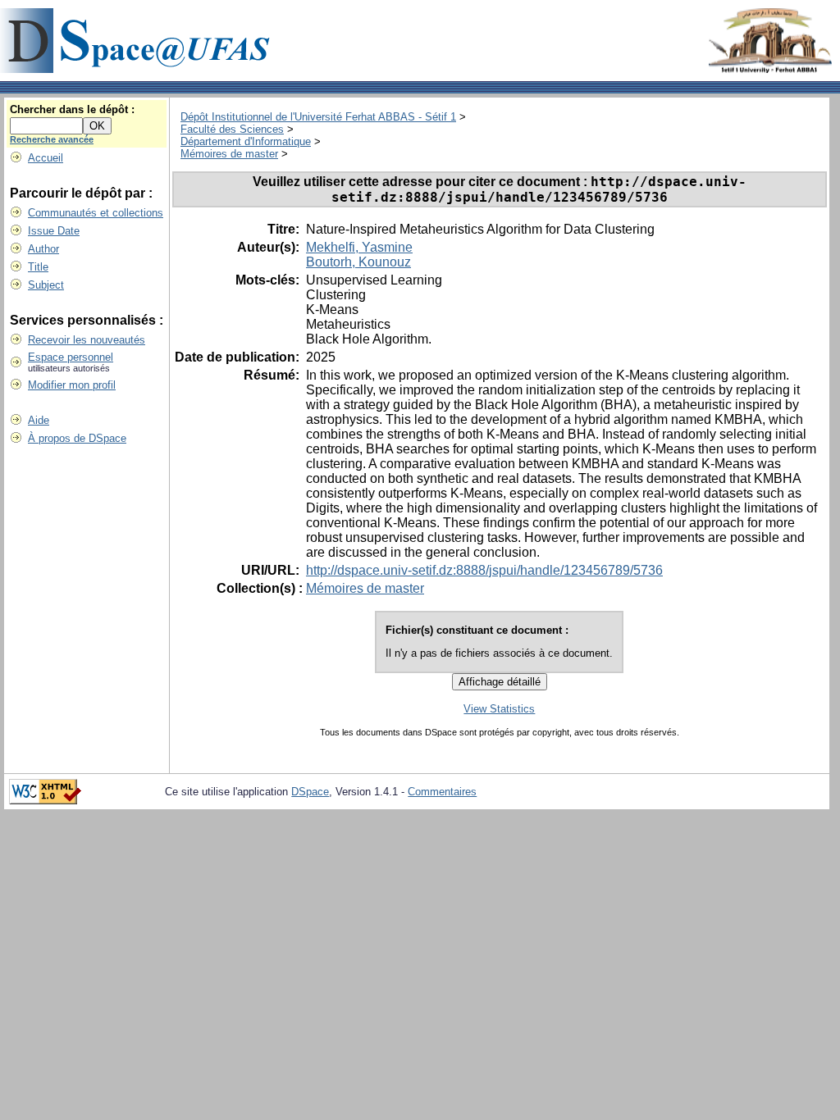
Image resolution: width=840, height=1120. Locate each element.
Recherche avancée (52, 139)
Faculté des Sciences (232, 129)
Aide (38, 420)
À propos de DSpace (77, 438)
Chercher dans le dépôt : (72, 109)
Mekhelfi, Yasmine (359, 247)
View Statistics (499, 709)
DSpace (310, 791)
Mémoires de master (229, 154)
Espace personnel (70, 357)
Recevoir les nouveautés (86, 340)
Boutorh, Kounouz (358, 262)
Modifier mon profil (72, 385)
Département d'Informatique (245, 141)
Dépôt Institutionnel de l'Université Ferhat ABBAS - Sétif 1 (318, 117)
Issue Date (54, 231)
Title (38, 267)
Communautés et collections (95, 213)
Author (43, 249)
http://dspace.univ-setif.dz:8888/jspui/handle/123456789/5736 (484, 570)
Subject (46, 285)
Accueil (45, 158)
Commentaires (442, 791)
